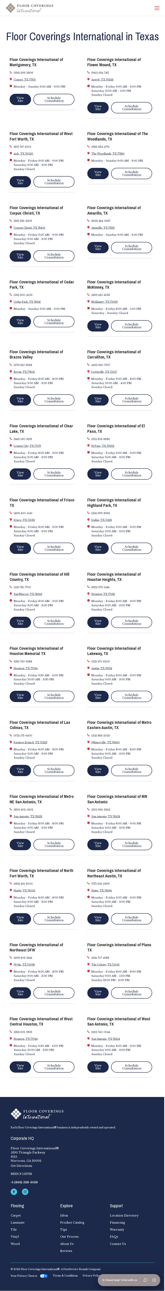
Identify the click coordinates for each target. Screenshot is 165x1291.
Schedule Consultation (54, 99)
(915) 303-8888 (100, 439)
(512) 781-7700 (22, 587)
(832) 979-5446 (100, 587)
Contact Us (118, 1243)
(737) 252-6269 (100, 883)
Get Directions (21, 1165)
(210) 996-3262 (100, 809)
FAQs (114, 1236)
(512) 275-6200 (100, 661)
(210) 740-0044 (100, 1032)
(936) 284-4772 (100, 146)
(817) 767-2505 (22, 146)
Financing (117, 1222)
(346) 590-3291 (23, 439)
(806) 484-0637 (100, 220)
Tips (63, 1229)
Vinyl (15, 1236)
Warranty (117, 1229)
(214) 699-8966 (100, 513)
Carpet (16, 1215)
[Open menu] (154, 1280)
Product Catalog (72, 1222)
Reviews (66, 1251)
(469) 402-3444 (23, 957)
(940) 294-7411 (100, 72)
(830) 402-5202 (23, 809)
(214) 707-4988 (100, 957)
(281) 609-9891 (23, 1032)
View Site (20, 99)
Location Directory (124, 1215)
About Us (67, 1243)
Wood (15, 1243)
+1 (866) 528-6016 (24, 1182)
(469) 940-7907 (100, 365)
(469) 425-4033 (100, 294)
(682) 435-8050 (23, 883)
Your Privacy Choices (24, 1275)
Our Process (69, 1236)
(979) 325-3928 (23, 365)
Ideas (64, 1215)
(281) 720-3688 (23, 661)
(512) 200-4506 (23, 294)
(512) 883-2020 (100, 735)
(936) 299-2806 (23, 72)
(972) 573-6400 (23, 735)
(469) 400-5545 (23, 513)
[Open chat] (145, 1280)
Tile (14, 1229)
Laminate (18, 1222)
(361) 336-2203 (23, 220)
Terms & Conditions (65, 1275)
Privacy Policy (92, 1275)
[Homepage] (29, 8)
